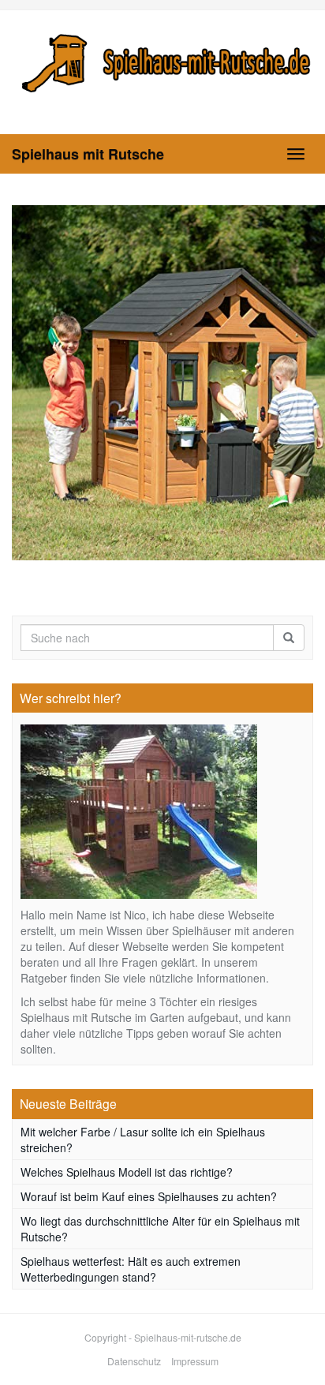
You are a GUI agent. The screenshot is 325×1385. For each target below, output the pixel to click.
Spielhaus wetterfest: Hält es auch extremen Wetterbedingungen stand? (131, 1269)
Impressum (195, 1361)
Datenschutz (134, 1361)
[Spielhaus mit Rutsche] (162, 60)
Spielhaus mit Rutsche (88, 154)
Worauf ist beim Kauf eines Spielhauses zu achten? (149, 1196)
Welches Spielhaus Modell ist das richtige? (127, 1172)
